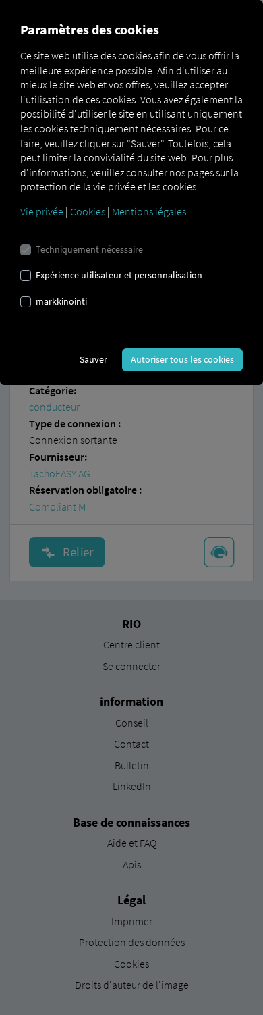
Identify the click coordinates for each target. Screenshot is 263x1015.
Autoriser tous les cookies (182, 359)
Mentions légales (149, 211)
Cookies (87, 211)
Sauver (93, 359)
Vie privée (41, 211)
